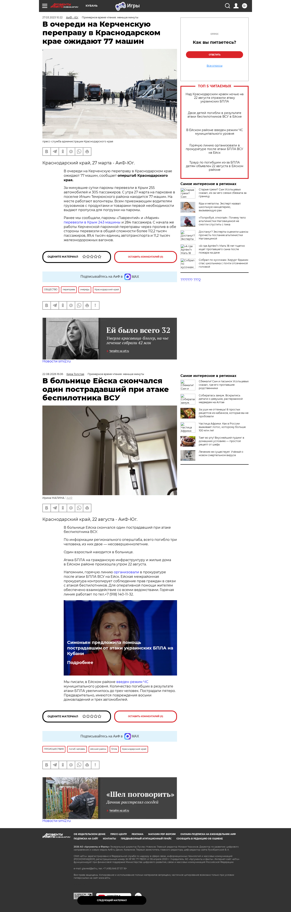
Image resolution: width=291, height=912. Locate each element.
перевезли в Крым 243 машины (92, 222)
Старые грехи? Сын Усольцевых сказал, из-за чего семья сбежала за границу (222, 193)
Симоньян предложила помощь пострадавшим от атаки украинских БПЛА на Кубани (120, 648)
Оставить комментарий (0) (145, 256)
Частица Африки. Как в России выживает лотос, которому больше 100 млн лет (222, 427)
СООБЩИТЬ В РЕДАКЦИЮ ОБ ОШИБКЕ (199, 838)
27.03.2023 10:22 (52, 17)
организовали (127, 572)
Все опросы (214, 65)
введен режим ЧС (132, 682)
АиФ (69, 497)
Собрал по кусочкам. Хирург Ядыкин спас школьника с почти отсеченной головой (223, 263)
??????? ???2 (190, 280)
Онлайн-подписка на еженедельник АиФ (208, 834)
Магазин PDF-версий (162, 834)
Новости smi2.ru (56, 361)
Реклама (137, 834)
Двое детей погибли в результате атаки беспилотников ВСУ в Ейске (214, 114)
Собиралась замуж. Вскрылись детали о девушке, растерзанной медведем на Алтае (221, 399)
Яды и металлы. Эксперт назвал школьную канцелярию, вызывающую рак (220, 207)
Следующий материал (112, 900)
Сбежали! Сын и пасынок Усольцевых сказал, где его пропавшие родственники (224, 385)
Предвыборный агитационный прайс (146, 838)
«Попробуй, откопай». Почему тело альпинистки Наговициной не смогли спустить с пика (222, 221)
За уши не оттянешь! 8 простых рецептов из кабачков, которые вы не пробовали (223, 413)
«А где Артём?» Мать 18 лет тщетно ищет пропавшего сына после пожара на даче (222, 249)
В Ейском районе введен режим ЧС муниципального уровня (214, 132)
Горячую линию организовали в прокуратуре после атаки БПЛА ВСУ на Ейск (214, 149)
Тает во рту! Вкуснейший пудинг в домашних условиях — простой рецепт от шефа (221, 441)
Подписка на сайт (86, 838)
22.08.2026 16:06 (52, 374)
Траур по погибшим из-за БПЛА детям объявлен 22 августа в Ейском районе (214, 166)
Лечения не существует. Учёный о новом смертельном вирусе (221, 453)
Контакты (109, 838)
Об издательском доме (89, 834)
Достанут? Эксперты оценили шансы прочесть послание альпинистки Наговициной (223, 235)
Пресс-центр (118, 834)
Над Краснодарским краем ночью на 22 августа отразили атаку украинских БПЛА (214, 97)
